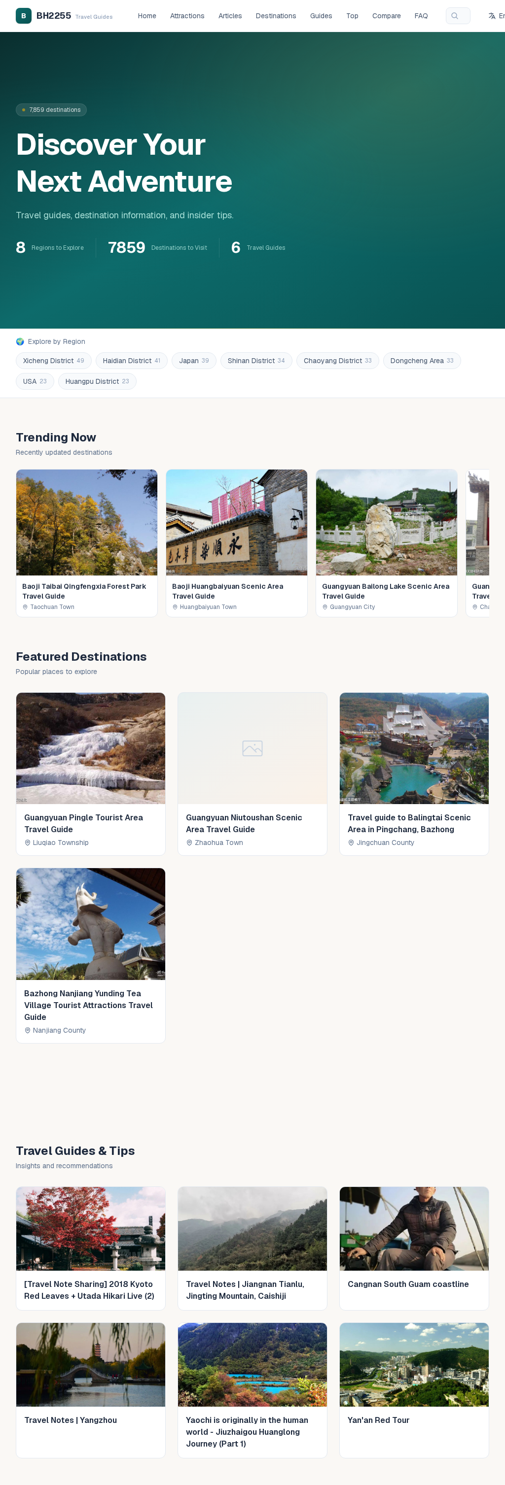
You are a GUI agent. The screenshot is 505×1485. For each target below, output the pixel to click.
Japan (194, 360)
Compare (386, 15)
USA (35, 381)
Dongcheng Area (422, 360)
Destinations (276, 15)
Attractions (187, 15)
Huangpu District (97, 381)
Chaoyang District (338, 360)
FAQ (421, 15)
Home (147, 15)
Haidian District (131, 360)
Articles (230, 15)
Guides (321, 15)
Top (352, 15)
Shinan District (256, 360)
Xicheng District (53, 360)
